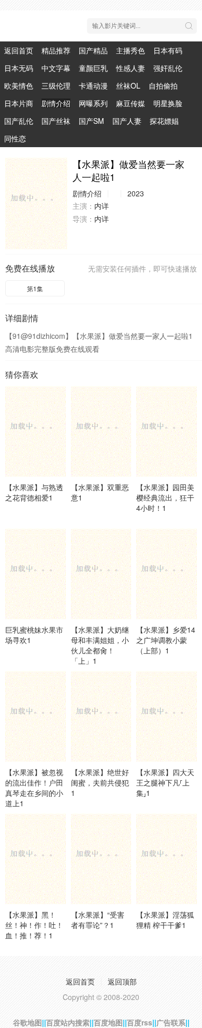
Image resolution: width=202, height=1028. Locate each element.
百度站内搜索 (68, 1022)
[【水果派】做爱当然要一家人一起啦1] (36, 203)
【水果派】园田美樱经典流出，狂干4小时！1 (165, 497)
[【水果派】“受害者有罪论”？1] (101, 858)
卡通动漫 (93, 85)
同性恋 (15, 138)
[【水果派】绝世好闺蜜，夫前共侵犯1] (101, 716)
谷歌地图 (27, 1022)
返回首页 (18, 50)
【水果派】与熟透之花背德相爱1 (34, 492)
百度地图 (108, 1022)
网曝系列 (93, 103)
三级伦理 (55, 85)
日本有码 (167, 50)
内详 (101, 206)
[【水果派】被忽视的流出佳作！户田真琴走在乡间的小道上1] (35, 716)
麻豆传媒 (130, 103)
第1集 (35, 288)
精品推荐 (55, 50)
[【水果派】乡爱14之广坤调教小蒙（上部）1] (166, 574)
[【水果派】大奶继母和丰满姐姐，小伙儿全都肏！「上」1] (101, 574)
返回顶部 (122, 981)
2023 (135, 193)
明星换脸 (167, 103)
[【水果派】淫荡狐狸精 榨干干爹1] (166, 858)
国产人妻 (126, 120)
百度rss (139, 1022)
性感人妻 (130, 68)
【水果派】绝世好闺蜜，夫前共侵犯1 (100, 782)
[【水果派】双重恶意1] (101, 431)
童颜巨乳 (93, 68)
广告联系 (170, 1022)
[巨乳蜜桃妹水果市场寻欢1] (35, 574)
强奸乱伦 (167, 68)
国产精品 (93, 50)
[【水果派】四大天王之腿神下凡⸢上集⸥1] (166, 716)
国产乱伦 (18, 120)
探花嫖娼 (164, 120)
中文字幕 (55, 68)
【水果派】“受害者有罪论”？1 (97, 919)
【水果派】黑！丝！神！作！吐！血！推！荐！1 (34, 924)
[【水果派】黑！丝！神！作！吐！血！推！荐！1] (35, 858)
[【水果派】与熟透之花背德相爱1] (35, 431)
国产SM (91, 120)
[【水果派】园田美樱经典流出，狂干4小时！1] (166, 431)
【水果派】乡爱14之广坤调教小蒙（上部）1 (165, 639)
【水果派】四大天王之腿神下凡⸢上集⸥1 (165, 782)
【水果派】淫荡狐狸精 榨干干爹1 (165, 919)
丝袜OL (128, 85)
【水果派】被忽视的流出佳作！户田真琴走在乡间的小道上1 (34, 787)
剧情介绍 (55, 103)
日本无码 (18, 68)
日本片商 (18, 103)
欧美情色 (18, 85)
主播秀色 (130, 50)
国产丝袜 (55, 120)
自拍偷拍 (163, 85)
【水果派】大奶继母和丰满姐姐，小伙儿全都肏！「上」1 (100, 645)
